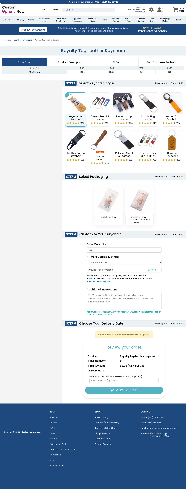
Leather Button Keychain (76, 154)
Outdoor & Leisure (141, 20)
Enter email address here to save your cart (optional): (116, 376)
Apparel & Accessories (77, 20)
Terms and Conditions (106, 428)
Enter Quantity (96, 244)
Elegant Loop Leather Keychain (124, 119)
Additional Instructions (102, 289)
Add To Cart (126, 390)
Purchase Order (103, 438)
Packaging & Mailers (165, 20)
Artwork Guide (57, 465)
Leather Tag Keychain (172, 118)
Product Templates (104, 444)
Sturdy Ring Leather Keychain (148, 119)
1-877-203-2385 (137, 9)
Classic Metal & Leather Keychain (100, 119)
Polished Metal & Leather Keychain (124, 156)
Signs (105, 20)
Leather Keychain (100, 158)
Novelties (180, 20)
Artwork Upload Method (103, 257)
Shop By (20, 20)
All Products (7, 20)
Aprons (31, 20)
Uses (52, 460)
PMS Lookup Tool (58, 444)
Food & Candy (153, 20)
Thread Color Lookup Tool (62, 449)
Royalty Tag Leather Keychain (76, 119)
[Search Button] (112, 10)
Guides (54, 9)
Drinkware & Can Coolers (61, 20)
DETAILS (115, 2)
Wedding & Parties (116, 20)
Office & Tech (128, 20)
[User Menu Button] (151, 9)
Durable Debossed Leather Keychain (172, 157)
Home (8, 40)
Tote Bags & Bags (93, 20)
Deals (44, 9)
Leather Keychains (23, 40)
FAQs (52, 428)
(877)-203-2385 (156, 417)
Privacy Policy (101, 417)
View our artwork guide (98, 281)
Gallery (53, 422)
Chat (143, 12)
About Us (54, 417)
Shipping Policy (102, 433)
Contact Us (55, 454)
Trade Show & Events (44, 20)
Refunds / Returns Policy (107, 422)
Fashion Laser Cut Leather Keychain (148, 156)
